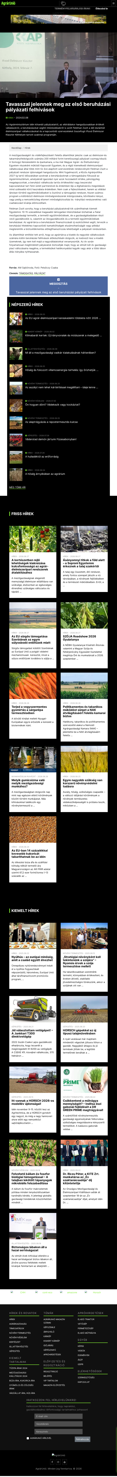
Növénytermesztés (20, 1333)
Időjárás (48, 1345)
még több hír (17, 487)
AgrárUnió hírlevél (41, 1438)
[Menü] (113, 3)
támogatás (26, 273)
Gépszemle (49, 1327)
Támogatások (16, 1328)
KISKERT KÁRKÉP (52, 1341)
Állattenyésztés (18, 1346)
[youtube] (64, 1462)
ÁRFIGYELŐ (49, 1332)
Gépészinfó (50, 1350)
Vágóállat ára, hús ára (22, 1393)
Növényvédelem (18, 1337)
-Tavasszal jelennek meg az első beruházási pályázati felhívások (58, 288)
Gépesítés (14, 1351)
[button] (62, 3)
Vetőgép (82, 1324)
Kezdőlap (17, 147)
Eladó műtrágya (87, 1333)
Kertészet (14, 1342)
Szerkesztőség (86, 1377)
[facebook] (52, 1462)
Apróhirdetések (52, 1354)
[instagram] (58, 1462)
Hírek (10, 118)
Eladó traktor (86, 1319)
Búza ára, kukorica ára (22, 1380)
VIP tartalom (51, 1380)
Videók (81, 1350)
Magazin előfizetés (54, 1385)
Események (83, 1355)
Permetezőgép (85, 1328)
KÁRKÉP (47, 1336)
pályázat (40, 273)
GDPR (80, 1364)
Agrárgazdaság (18, 1324)
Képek (81, 1346)
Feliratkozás (82, 1439)
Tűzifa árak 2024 (18, 1368)
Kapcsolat (84, 1382)
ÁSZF (80, 1360)
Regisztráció (51, 1371)
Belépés (48, 1376)
